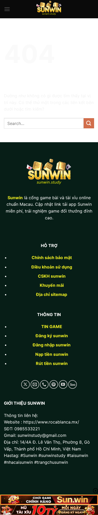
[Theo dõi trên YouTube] (63, 384)
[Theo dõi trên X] (25, 384)
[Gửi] (89, 123)
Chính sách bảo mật (52, 257)
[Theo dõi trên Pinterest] (53, 384)
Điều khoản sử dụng (51, 267)
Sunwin (15, 197)
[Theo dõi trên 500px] (72, 384)
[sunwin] (49, 9)
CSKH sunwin (52, 276)
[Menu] (7, 9)
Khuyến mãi (52, 285)
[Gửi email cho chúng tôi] (35, 384)
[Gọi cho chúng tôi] (44, 384)
